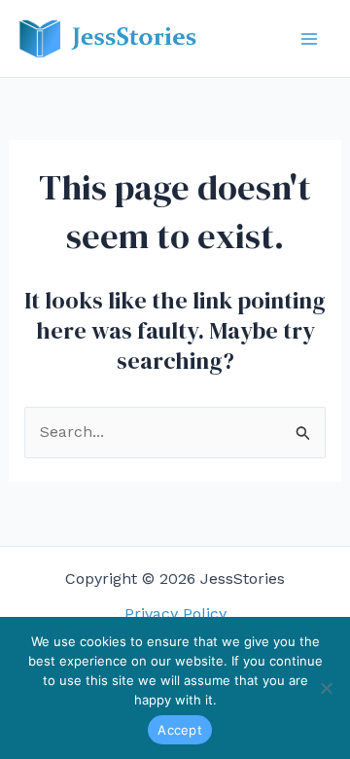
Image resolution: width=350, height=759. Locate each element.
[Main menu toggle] (309, 39)
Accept (180, 730)
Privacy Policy (175, 613)
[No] (325, 688)
